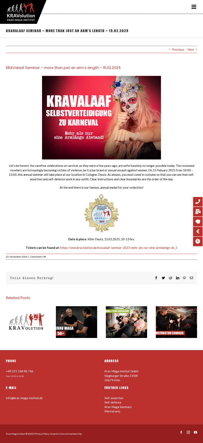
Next (191, 49)
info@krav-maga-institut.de (24, 398)
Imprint (55, 433)
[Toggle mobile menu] (194, 7)
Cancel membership (71, 433)
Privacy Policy (42, 433)
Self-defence (112, 402)
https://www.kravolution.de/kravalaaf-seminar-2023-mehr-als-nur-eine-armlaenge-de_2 (118, 247)
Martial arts (112, 411)
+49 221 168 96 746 (19, 371)
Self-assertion (113, 398)
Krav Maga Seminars (118, 407)
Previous (178, 49)
